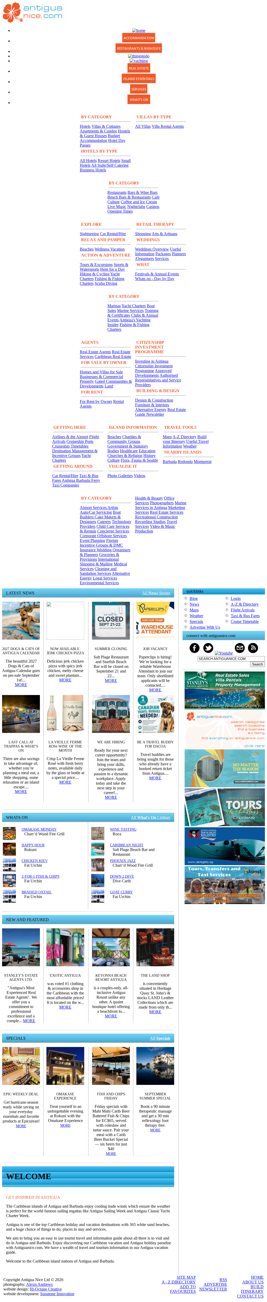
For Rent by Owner (96, 401)
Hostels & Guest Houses (105, 133)
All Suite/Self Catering (110, 165)
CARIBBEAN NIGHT (126, 845)
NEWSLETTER (213, 1289)
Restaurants (116, 192)
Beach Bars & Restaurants (129, 197)
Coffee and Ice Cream (139, 202)
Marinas (114, 306)
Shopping (143, 234)
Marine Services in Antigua (160, 505)
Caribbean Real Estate (113, 356)
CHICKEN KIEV (35, 861)
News (194, 604)
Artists (112, 507)
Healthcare (129, 451)
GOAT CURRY (121, 892)
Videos (139, 475)
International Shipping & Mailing (99, 561)
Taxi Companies (65, 485)
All (160, 1038)
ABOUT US (253, 1282)
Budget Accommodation (100, 138)
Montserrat (202, 461)
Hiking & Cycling (95, 274)
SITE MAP (186, 1277)
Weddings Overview (152, 249)
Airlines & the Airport (70, 437)
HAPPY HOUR (33, 845)
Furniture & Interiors (152, 405)
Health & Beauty (149, 498)
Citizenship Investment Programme (154, 368)
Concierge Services (113, 531)
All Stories (156, 593)
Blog (194, 598)
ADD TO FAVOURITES (183, 1289)
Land (109, 386)
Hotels (85, 126)
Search (257, 664)
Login (236, 598)
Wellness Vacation (110, 249)
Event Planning (92, 540)
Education (147, 451)
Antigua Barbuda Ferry (81, 480)
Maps (167, 437)
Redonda (185, 461)
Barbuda (170, 461)
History (149, 455)
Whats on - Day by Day (154, 278)
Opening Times (120, 211)
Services (162, 258)
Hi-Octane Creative (46, 1289)
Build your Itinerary (185, 439)
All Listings (150, 817)
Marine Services (130, 310)
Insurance (88, 550)
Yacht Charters (134, 306)
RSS (223, 1279)
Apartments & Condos (98, 131)
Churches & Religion (124, 455)
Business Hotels (93, 170)
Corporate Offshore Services (103, 536)
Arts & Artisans (164, 234)
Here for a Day (112, 269)
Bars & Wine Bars (142, 192)
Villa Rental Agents (168, 126)
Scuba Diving (106, 283)
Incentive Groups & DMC (101, 545)
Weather (190, 446)
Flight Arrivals (242, 610)
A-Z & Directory (245, 604)
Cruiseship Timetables (70, 446)
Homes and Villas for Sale (101, 372)
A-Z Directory (184, 437)
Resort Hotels (109, 160)
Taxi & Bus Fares (245, 616)
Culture (113, 460)
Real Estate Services (166, 512)
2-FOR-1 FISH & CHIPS (40, 876)
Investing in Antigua (151, 361)
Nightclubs (136, 206)
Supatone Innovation (57, 1294)
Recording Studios (150, 521)
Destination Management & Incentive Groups (75, 453)
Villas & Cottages (106, 126)
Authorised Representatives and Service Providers (158, 380)
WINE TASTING (123, 829)
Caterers (104, 521)
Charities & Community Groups (124, 439)
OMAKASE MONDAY (39, 829)
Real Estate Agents (95, 352)
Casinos (152, 206)
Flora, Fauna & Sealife (139, 460)
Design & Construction (154, 400)
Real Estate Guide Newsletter (160, 411)
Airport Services (93, 507)
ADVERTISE (215, 1284)
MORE (21, 684)
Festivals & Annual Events (157, 274)
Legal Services (105, 578)
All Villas (143, 126)
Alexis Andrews (39, 1284)
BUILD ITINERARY (252, 1289)
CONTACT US (250, 1296)
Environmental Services (99, 583)
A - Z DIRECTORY (179, 1282)
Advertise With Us (205, 627)
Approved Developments (153, 373)
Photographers (162, 503)
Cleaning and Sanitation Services (98, 571)
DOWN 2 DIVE (122, 876)
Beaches (87, 249)
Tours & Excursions (96, 264)
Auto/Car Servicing (96, 512)
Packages (163, 254)
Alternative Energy (150, 409)
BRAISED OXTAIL (37, 892)
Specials (196, 621)
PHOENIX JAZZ (123, 861)
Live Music (116, 206)
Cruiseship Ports (79, 441)
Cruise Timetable (245, 621)
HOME (257, 1277)
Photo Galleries (120, 475)
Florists (112, 540)
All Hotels (88, 160)
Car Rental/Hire (113, 234)
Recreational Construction (156, 517)
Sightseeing (89, 234)
